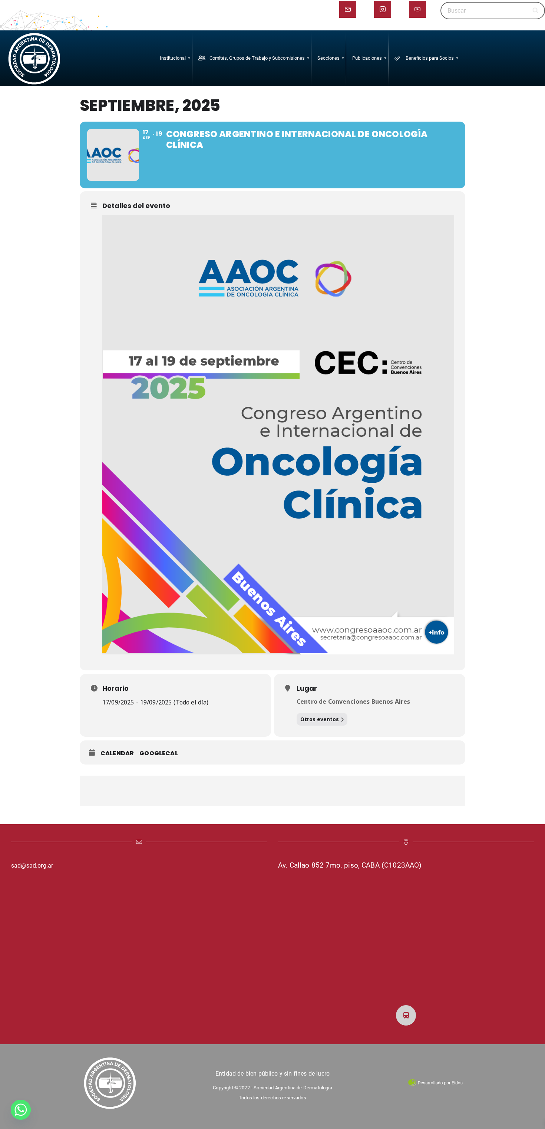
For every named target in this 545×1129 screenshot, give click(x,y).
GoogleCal (158, 753)
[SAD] (34, 58)
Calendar (117, 753)
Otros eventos (319, 719)
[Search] (536, 10)
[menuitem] (172, 58)
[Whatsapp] (21, 1110)
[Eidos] (435, 1082)
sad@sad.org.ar (32, 865)
